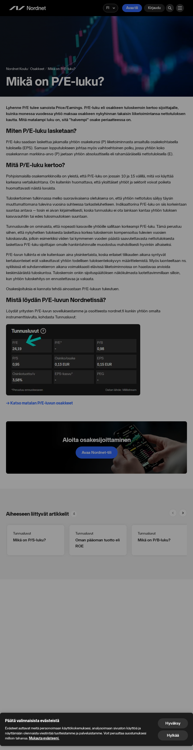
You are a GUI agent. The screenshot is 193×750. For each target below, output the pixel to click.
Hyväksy (172, 723)
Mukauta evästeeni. (44, 738)
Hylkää (173, 735)
